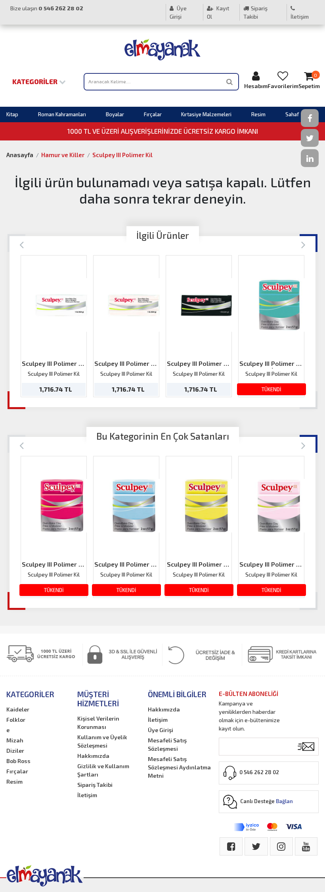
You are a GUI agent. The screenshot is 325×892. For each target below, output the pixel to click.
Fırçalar (153, 114)
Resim (258, 114)
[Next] (303, 244)
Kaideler (17, 709)
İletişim (300, 16)
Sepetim (309, 81)
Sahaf (292, 114)
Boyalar (115, 114)
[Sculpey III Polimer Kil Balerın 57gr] (279, 506)
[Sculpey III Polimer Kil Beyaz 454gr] (61, 305)
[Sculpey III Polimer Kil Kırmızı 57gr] (61, 506)
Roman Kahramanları (62, 114)
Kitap (12, 114)
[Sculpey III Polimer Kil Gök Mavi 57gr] (134, 506)
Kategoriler (35, 81)
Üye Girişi (178, 12)
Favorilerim (283, 86)
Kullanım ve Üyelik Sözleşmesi (102, 741)
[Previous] (21, 244)
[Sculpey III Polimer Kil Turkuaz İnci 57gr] (279, 305)
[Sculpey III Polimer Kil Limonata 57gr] (206, 506)
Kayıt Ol (218, 12)
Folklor (15, 719)
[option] (53, 326)
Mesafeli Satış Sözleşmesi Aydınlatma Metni (179, 767)
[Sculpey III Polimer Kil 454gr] (134, 305)
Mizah (14, 740)
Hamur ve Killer (62, 154)
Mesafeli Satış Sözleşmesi (167, 744)
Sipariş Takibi (255, 12)
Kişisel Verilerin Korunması (98, 722)
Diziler (15, 750)
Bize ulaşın (46, 8)
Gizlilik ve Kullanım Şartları (103, 770)
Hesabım (256, 86)
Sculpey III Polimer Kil (122, 154)
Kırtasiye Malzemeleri (206, 114)
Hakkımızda (93, 755)
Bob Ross (18, 760)
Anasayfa (19, 154)
